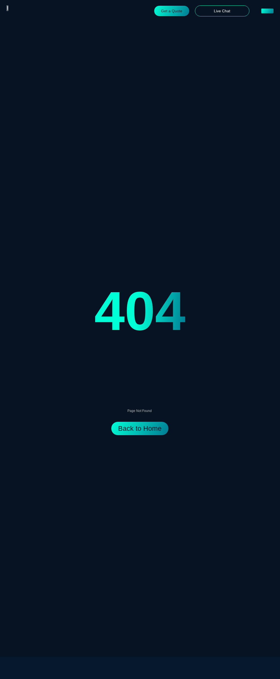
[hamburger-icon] (267, 10)
